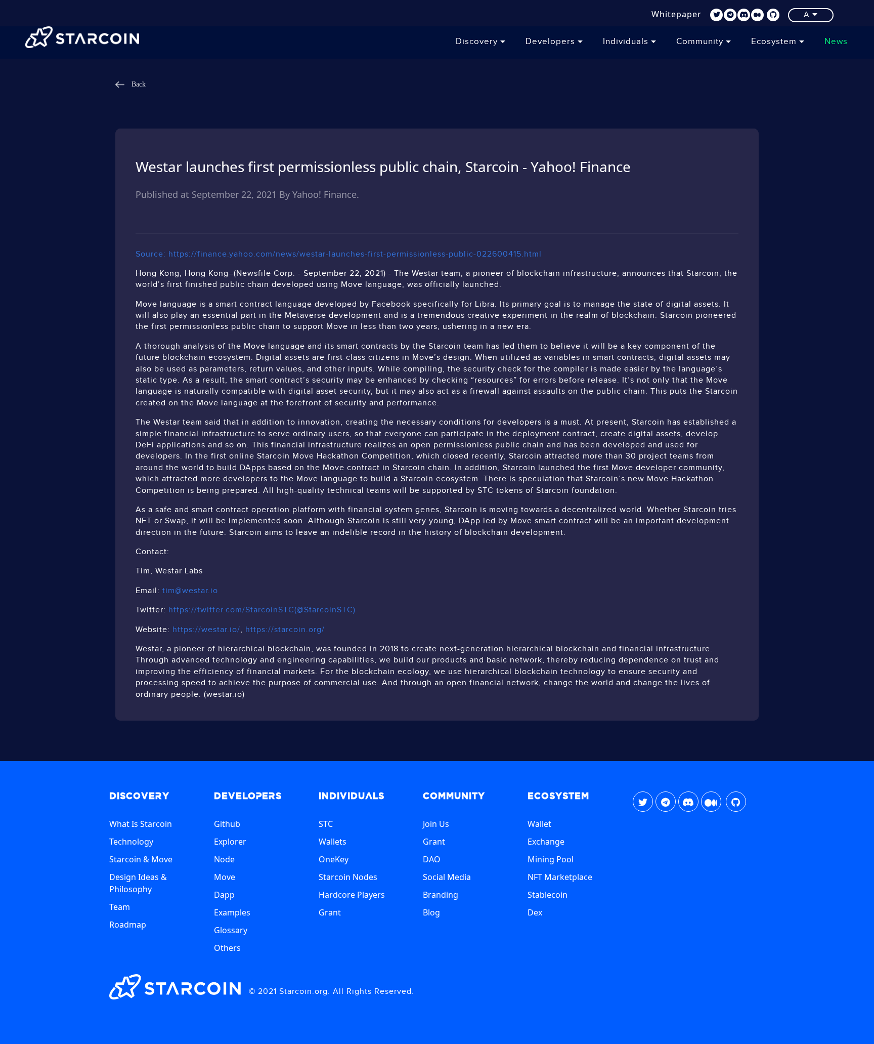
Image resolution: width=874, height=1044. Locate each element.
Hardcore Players (352, 894)
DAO (432, 859)
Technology (131, 841)
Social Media (447, 877)
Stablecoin (547, 894)
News (836, 41)
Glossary (230, 930)
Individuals (627, 41)
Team (119, 906)
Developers (552, 41)
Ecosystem (775, 41)
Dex (535, 912)
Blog (431, 912)
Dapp (224, 894)
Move (224, 877)
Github (227, 823)
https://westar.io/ (206, 630)
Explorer (230, 841)
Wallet (539, 823)
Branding (440, 894)
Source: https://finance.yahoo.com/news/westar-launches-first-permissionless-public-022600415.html (339, 254)
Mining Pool (551, 859)
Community (701, 41)
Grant (330, 912)
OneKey (333, 859)
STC (326, 823)
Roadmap (127, 924)
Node (224, 859)
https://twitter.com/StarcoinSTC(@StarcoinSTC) (262, 610)
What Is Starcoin (140, 823)
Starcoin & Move (140, 859)
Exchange (546, 841)
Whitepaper (676, 14)
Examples (232, 912)
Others (227, 947)
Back (137, 84)
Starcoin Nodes (348, 877)
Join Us (436, 823)
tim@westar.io (190, 591)
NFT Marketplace (560, 877)
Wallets (332, 841)
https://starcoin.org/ (285, 630)
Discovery (478, 41)
